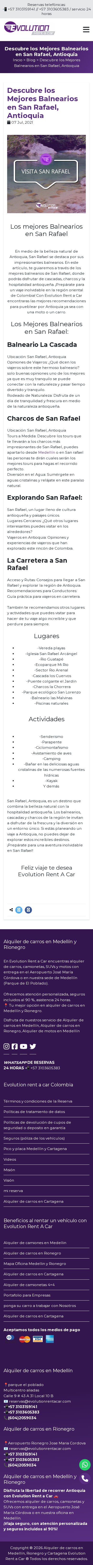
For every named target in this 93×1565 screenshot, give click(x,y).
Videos (10, 1159)
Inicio (17, 60)
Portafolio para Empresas (27, 1295)
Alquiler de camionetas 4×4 (29, 1284)
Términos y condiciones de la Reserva (38, 1101)
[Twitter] (18, 910)
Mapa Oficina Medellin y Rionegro (35, 1263)
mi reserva (13, 1190)
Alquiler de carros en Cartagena (34, 1201)
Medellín (46, 452)
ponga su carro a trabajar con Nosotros (40, 1305)
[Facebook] (28, 910)
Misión (9, 1170)
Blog (31, 60)
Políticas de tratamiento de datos (34, 1111)
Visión (9, 1180)
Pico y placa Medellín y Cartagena (35, 1148)
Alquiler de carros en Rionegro (32, 1253)
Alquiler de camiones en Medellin (35, 1242)
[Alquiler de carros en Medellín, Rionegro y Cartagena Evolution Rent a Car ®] (29, 27)
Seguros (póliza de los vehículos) (34, 1138)
